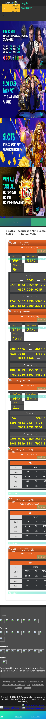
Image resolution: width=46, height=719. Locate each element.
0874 (21, 285)
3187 (31, 260)
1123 (38, 423)
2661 (21, 427)
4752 (38, 354)
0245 (38, 289)
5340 (38, 301)
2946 (13, 443)
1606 (21, 349)
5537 (21, 301)
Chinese (15, 8)
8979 (21, 370)
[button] (4, 217)
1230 (30, 301)
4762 (13, 374)
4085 (13, 370)
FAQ (28, 685)
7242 (38, 418)
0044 (30, 289)
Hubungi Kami (38, 685)
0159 (38, 285)
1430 (38, 374)
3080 (21, 374)
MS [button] (6, 3)
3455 (30, 370)
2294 (13, 439)
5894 (21, 358)
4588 (21, 423)
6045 (30, 280)
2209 (30, 306)
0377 (21, 289)
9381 (30, 443)
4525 (13, 354)
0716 (16, 329)
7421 (30, 423)
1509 (30, 358)
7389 (13, 349)
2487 (31, 329)
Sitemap (18, 688)
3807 (30, 374)
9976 (21, 439)
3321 (38, 306)
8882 (21, 306)
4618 (38, 349)
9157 (38, 370)
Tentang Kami (9, 682)
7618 (21, 354)
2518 (38, 439)
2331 (17, 407)
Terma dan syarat (35, 682)
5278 (13, 285)
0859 (30, 285)
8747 (13, 418)
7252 (13, 306)
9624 (17, 269)
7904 (38, 443)
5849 (21, 443)
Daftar (15, 222)
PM (1, 716)
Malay (14, 11)
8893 (13, 423)
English (14, 5)
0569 (16, 260)
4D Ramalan (21, 682)
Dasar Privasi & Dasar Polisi (13, 685)
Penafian (27, 688)
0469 (30, 439)
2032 (30, 427)
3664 (38, 427)
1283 (17, 338)
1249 (13, 301)
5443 (16, 398)
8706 (31, 398)
